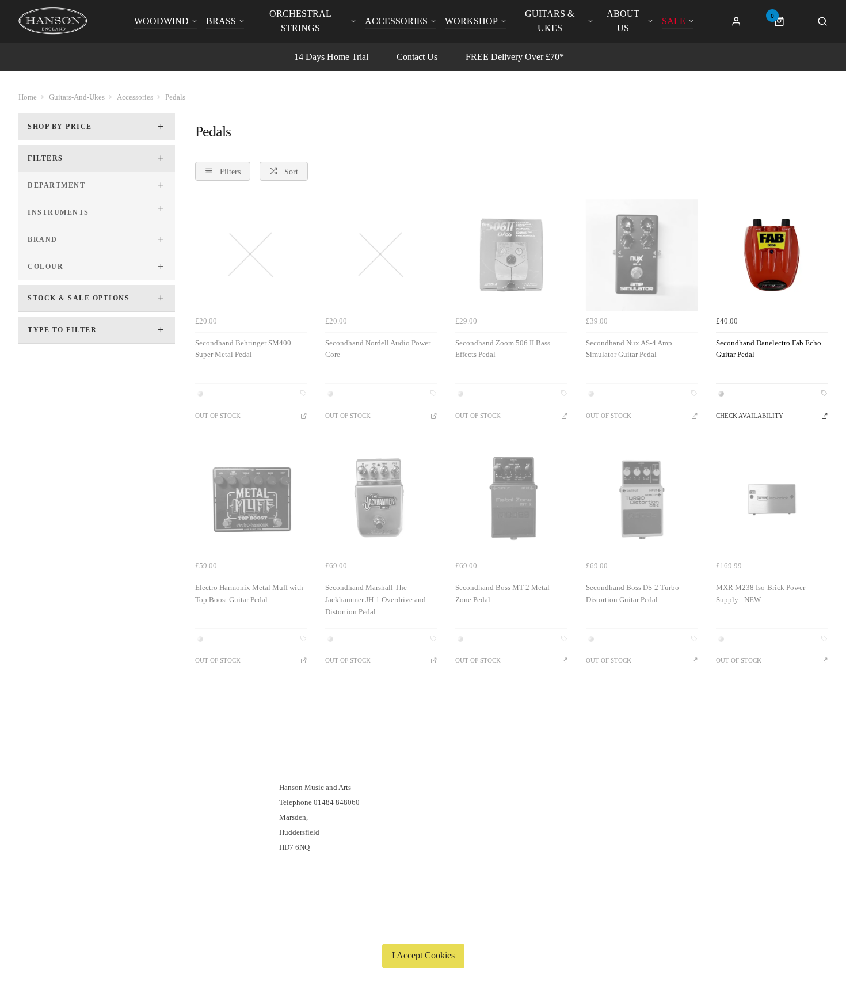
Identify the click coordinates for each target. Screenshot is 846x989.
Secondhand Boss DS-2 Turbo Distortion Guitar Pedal (632, 593)
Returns (57, 802)
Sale (673, 21)
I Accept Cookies (423, 955)
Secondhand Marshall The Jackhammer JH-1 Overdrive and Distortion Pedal (375, 599)
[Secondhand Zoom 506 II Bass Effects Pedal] (511, 255)
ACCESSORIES (396, 21)
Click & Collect (70, 787)
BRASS (221, 21)
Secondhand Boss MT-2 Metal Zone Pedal (502, 593)
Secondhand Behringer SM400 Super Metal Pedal (243, 348)
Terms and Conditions (79, 817)
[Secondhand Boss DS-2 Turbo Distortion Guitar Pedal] (642, 500)
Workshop (471, 21)
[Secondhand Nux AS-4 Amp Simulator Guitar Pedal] (642, 255)
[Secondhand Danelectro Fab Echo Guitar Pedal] (772, 255)
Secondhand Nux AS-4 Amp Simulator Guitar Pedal (629, 348)
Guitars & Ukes (549, 21)
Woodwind (161, 21)
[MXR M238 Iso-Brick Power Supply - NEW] (772, 500)
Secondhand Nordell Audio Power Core (377, 348)
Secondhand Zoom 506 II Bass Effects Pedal (502, 348)
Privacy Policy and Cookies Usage (99, 832)
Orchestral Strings (300, 21)
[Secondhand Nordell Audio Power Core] (381, 255)
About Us (623, 21)
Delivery (59, 772)
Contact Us (417, 57)
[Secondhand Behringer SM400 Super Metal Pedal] (251, 255)
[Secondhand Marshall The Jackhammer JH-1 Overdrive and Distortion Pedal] (381, 500)
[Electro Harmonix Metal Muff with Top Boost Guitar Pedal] (251, 500)
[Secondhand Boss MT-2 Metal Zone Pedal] (511, 500)
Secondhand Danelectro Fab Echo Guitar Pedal (768, 348)
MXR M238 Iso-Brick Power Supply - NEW (760, 593)
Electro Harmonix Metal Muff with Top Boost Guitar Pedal (249, 593)
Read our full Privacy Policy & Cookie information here (423, 928)
